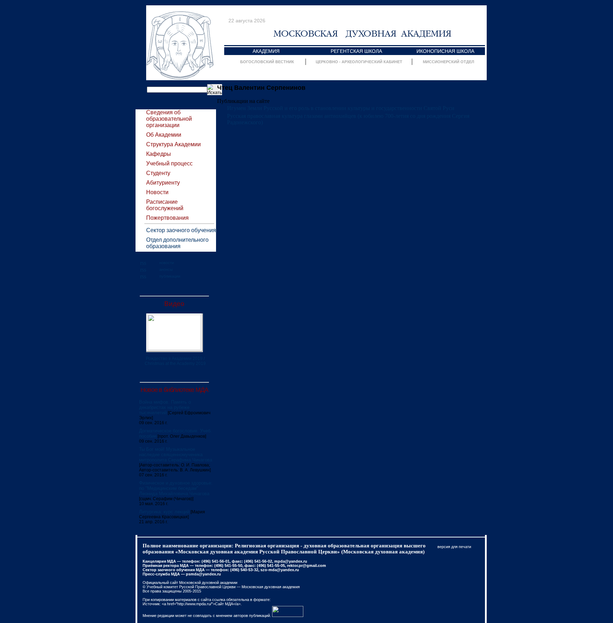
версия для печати (454, 547)
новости (166, 263)
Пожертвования (167, 218)
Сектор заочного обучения (181, 230)
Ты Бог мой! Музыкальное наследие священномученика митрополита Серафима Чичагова (175, 455)
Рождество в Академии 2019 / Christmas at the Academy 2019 (175, 361)
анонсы (166, 269)
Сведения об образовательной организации (169, 118)
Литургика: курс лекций (164, 511)
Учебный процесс (169, 163)
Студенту (158, 173)
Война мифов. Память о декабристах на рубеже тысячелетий (165, 407)
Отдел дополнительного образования (177, 243)
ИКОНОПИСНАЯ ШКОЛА (445, 51)
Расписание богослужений (164, 205)
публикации (169, 276)
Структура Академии (173, 144)
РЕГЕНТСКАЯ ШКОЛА (356, 51)
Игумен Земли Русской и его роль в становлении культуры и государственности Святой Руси (340, 108)
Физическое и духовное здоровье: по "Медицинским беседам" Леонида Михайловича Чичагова (175, 488)
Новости (157, 192)
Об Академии (163, 135)
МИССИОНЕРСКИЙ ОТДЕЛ (448, 62)
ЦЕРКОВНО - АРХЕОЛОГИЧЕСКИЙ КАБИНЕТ (359, 62)
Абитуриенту (163, 183)
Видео (174, 303)
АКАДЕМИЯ (266, 51)
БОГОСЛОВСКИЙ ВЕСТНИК (267, 62)
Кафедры (158, 154)
